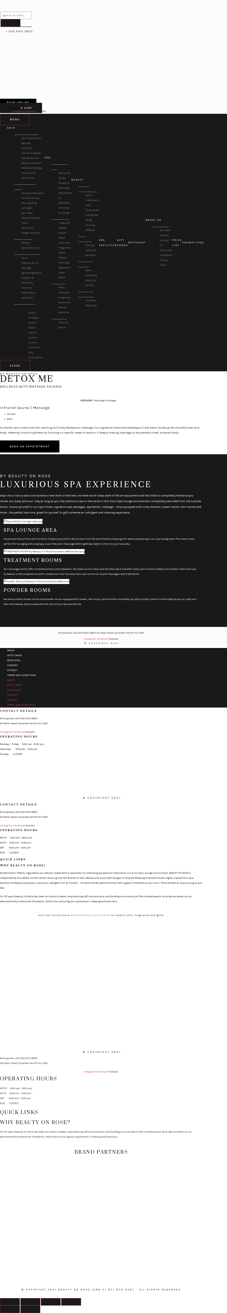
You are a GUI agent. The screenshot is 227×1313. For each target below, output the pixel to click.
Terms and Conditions (21, 675)
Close (15, 365)
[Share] (30, 1302)
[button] (98, 392)
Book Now (13, 660)
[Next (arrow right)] (30, 1309)
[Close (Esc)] (10, 1302)
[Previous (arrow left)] (10, 1309)
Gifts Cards (14, 655)
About (11, 650)
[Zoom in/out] (71, 1302)
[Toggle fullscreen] (51, 1302)
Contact (12, 670)
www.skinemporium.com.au (90, 915)
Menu (15, 119)
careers (12, 665)
